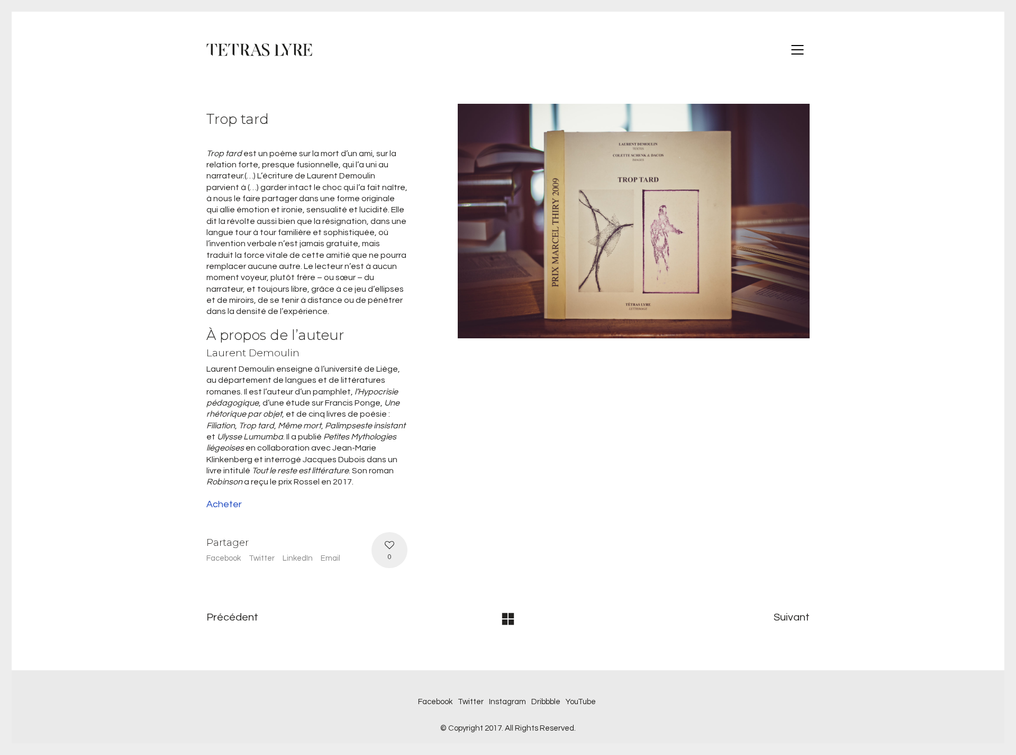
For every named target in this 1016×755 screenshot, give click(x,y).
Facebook (223, 558)
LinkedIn (298, 558)
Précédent (232, 617)
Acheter (224, 504)
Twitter (262, 558)
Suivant (792, 617)
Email (330, 558)
